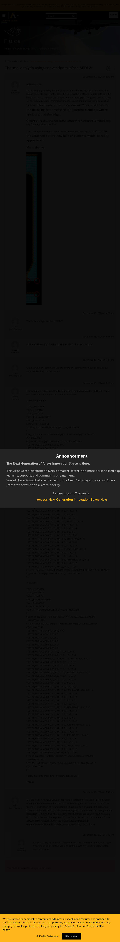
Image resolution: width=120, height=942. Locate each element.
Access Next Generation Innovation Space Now (72, 499)
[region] (60, 928)
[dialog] (60, 471)
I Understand (71, 936)
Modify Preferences (49, 936)
